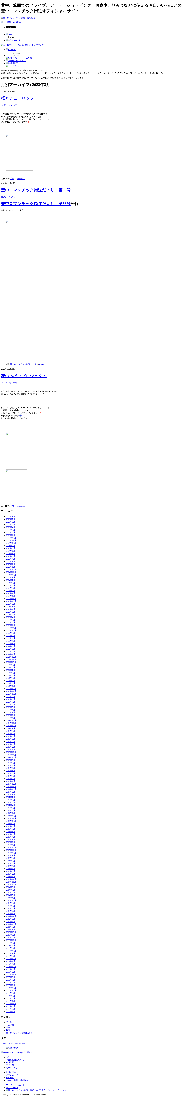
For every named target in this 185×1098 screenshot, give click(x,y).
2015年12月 (11, 847)
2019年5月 (10, 739)
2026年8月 (10, 516)
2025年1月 (10, 567)
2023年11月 (11, 599)
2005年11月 (11, 974)
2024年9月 (10, 577)
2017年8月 (10, 794)
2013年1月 (10, 914)
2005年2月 (10, 985)
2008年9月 (10, 953)
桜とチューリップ (17, 98)
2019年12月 (11, 720)
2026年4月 (10, 527)
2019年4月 (10, 741)
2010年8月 (10, 935)
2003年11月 (11, 1004)
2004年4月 (10, 998)
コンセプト (11, 1057)
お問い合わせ (12, 1075)
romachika (21, 178)
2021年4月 (10, 678)
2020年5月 (10, 707)
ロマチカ (4, 1043)
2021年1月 (10, 686)
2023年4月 (10, 617)
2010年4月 (10, 937)
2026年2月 (10, 532)
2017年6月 (10, 800)
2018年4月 (10, 773)
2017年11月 (11, 786)
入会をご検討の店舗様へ (17, 1080)
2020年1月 (10, 718)
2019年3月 (10, 744)
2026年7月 (10, 519)
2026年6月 (10, 522)
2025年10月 (11, 543)
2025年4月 (10, 559)
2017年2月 (10, 810)
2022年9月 (10, 633)
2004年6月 (10, 996)
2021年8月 (10, 667)
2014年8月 (10, 887)
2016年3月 (10, 839)
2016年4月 (10, 837)
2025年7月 (10, 551)
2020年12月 (11, 689)
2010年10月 (11, 932)
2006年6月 (10, 969)
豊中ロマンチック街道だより (23, 364)
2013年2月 (10, 911)
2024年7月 (10, 580)
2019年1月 (10, 749)
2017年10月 (11, 789)
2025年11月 (11, 540)
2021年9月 (10, 665)
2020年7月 (10, 702)
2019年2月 (10, 747)
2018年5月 (10, 771)
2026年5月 (10, 524)
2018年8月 (10, 763)
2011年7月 (10, 927)
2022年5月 (10, 644)
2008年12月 (11, 951)
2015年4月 (10, 869)
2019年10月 (11, 726)
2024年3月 (10, 591)
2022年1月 (10, 654)
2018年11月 (11, 755)
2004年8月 (10, 993)
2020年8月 (10, 699)
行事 (8, 1030)
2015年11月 (11, 850)
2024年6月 (10, 583)
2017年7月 (10, 797)
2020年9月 (10, 696)
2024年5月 (10, 585)
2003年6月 (10, 1009)
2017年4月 (10, 805)
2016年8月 (10, 826)
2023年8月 (10, 606)
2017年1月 (10, 813)
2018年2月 (10, 779)
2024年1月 (10, 596)
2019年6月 (10, 736)
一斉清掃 (10, 1025)
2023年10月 (11, 601)
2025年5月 (10, 556)
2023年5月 (10, 614)
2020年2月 (10, 715)
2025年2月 (10, 564)
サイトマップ (12, 1088)
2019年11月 (11, 723)
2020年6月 (10, 704)
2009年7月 (10, 945)
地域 (20, 1043)
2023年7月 (10, 609)
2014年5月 (10, 895)
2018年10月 (11, 757)
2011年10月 (11, 924)
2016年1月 (10, 845)
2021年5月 (10, 675)
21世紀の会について (15, 1060)
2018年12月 (11, 752)
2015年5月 (10, 866)
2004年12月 (11, 988)
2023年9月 (10, 604)
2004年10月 (11, 990)
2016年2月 (10, 842)
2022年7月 (10, 638)
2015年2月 (10, 874)
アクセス (10, 1065)
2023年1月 (10, 625)
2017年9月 (10, 792)
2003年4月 (10, 1012)
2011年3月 (10, 929)
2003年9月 (10, 1006)
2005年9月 (10, 977)
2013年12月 (11, 900)
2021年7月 (10, 670)
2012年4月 (10, 922)
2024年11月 (11, 572)
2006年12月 (11, 967)
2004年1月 (10, 1001)
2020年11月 (11, 691)
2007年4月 (10, 964)
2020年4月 (10, 710)
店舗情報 (10, 1062)
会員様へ (10, 1078)
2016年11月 (11, 818)
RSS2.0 (62, 1090)
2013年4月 (10, 908)
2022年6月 (10, 641)
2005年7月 (10, 980)
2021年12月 (11, 657)
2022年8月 (10, 636)
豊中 (23, 1043)
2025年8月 (10, 548)
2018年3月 (10, 776)
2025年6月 (10, 554)
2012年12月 (11, 916)
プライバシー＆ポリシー (17, 1085)
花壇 (12, 178)
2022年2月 (10, 651)
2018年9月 (10, 760)
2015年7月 (10, 861)
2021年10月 (11, 662)
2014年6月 (10, 892)
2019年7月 (10, 734)
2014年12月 (11, 879)
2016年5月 (10, 834)
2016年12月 (11, 816)
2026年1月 (10, 535)
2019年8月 (10, 731)
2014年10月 (11, 884)
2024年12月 (11, 569)
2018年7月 (10, 765)
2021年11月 (11, 659)
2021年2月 (10, 683)
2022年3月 (10, 649)
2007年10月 (11, 959)
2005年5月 (10, 982)
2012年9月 (10, 919)
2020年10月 (11, 694)
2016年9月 (10, 824)
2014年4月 (10, 898)
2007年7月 (10, 961)
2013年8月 (10, 903)
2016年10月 (11, 821)
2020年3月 (10, 712)
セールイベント (13, 1068)
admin (41, 364)
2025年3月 (10, 561)
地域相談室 (11, 1072)
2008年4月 (10, 956)
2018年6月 (10, 768)
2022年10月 (11, 630)
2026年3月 (10, 530)
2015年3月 (10, 871)
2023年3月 (10, 620)
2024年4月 (10, 588)
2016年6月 (10, 831)
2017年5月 (10, 802)
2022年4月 (10, 646)
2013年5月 (10, 906)
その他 (9, 1022)
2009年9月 (10, 943)
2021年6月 (10, 673)
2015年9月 (10, 855)
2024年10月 (11, 575)
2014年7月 (10, 890)
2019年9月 (10, 728)
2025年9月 (10, 546)
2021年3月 (10, 681)
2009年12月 (11, 940)
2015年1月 (10, 877)
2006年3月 (10, 972)
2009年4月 (10, 948)
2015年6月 (10, 863)
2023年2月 (10, 622)
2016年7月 (10, 829)
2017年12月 (11, 784)
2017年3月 (10, 808)
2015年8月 (10, 858)
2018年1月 (10, 781)
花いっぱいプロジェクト (24, 376)
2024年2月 (10, 593)
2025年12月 (11, 538)
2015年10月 (11, 853)
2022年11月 (11, 628)
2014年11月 (11, 882)
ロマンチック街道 (12, 1043)
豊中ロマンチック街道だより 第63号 (36, 190)
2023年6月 (10, 612)
